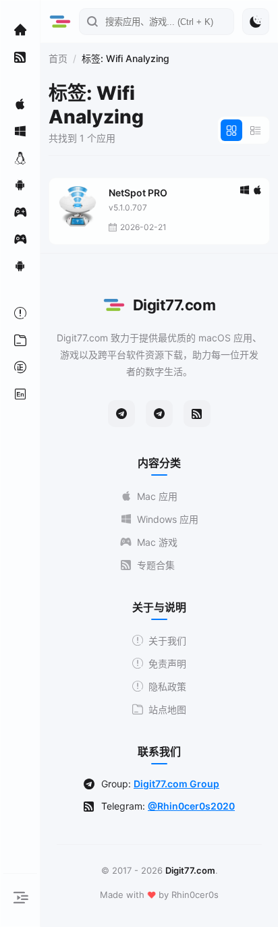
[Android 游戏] (20, 266)
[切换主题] (255, 21)
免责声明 (167, 663)
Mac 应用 (157, 496)
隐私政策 (167, 686)
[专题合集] (20, 56)
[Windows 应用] (20, 131)
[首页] (20, 30)
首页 (58, 58)
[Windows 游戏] (20, 239)
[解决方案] (20, 313)
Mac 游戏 (157, 542)
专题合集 (156, 565)
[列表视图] (256, 130)
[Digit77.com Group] (159, 413)
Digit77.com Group (176, 783)
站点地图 (167, 709)
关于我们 (167, 640)
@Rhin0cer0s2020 (191, 806)
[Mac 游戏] (20, 212)
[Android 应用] (20, 185)
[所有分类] (20, 340)
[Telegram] (121, 413)
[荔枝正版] (20, 367)
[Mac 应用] (20, 104)
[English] (20, 394)
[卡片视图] (231, 130)
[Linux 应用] (20, 158)
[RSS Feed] (197, 413)
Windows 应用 (167, 519)
